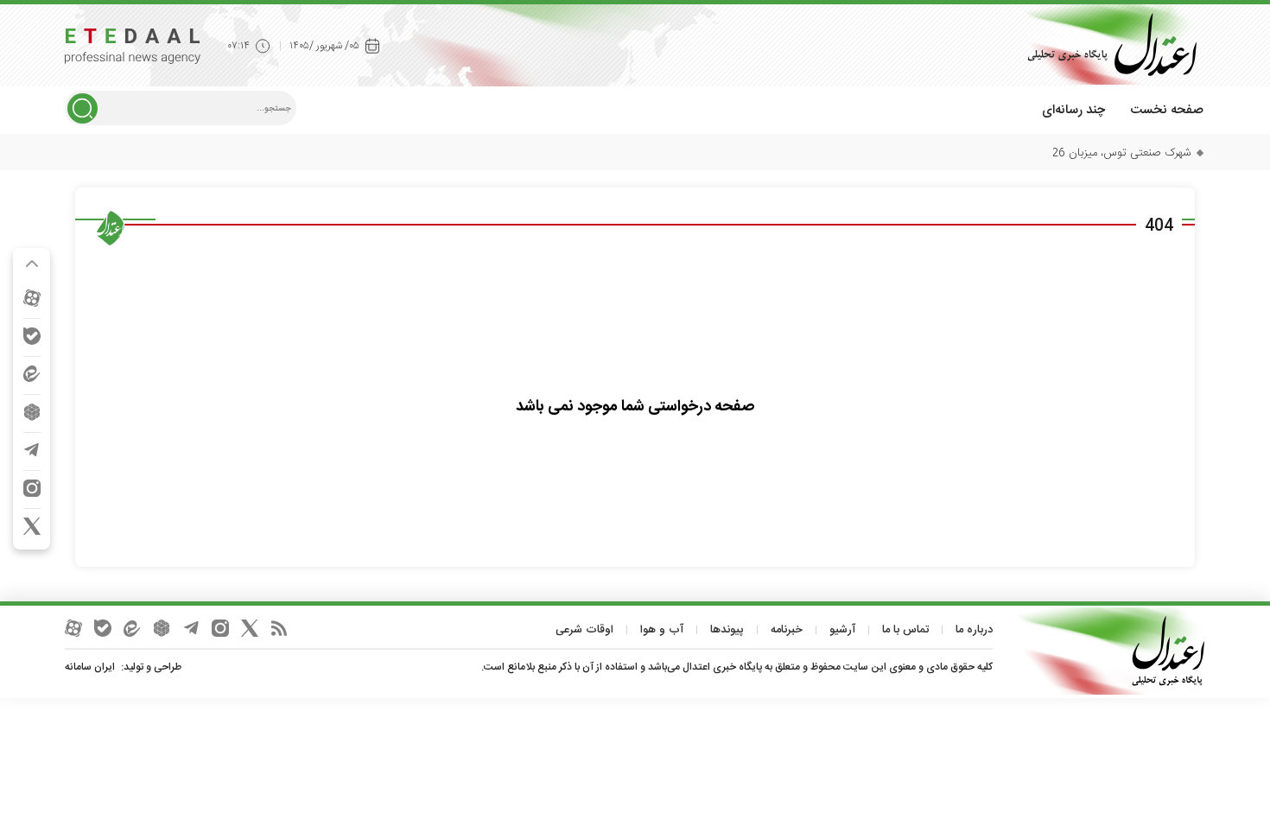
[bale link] (32, 336)
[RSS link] (279, 628)
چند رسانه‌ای (1073, 110)
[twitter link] (32, 526)
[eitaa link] (32, 374)
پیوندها (727, 629)
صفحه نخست (1166, 110)
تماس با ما (905, 629)
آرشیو (842, 629)
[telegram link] (32, 450)
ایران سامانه (90, 667)
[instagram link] (32, 488)
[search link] (82, 108)
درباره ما (974, 629)
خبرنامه (787, 629)
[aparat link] (32, 298)
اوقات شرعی (584, 629)
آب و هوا (661, 629)
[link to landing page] (1105, 44)
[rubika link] (32, 412)
